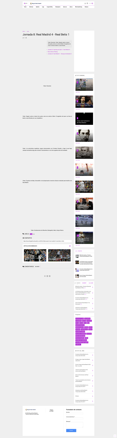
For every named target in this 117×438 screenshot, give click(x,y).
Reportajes (89, 333)
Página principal (51, 410)
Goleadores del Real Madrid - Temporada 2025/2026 (83, 240)
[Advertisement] (58, 18)
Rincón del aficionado (80, 335)
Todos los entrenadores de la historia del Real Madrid (84, 154)
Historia (81, 322)
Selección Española (80, 338)
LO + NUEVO (78, 251)
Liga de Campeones (80, 325)
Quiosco (65, 6)
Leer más (78, 92)
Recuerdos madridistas (81, 333)
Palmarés (78, 329)
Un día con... (78, 344)
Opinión (37, 6)
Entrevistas (89, 320)
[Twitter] (87, 3)
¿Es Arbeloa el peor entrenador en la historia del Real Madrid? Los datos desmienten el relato (86, 263)
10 (78, 235)
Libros (71, 6)
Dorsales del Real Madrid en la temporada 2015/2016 (84, 206)
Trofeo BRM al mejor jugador (82, 342)
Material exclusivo (79, 327)
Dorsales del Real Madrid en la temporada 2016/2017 (84, 223)
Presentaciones (84, 329)
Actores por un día (80, 318)
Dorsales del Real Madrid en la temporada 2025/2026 (84, 172)
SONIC (86, 338)
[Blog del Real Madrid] (35, 4)
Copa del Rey (50, 6)
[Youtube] (85, 3)
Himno (77, 322)
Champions (57, 6)
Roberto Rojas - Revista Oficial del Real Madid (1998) (84, 86)
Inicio (24, 31)
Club (25, 6)
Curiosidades (78, 320)
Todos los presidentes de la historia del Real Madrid (83, 137)
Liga (43, 6)
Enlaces (86, 6)
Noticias (31, 6)
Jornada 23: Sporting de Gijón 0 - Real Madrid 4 (59, 49)
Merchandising (78, 6)
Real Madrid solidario (80, 331)
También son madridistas (81, 340)
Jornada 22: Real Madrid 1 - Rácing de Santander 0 (60, 53)
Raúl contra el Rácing (53, 51)
